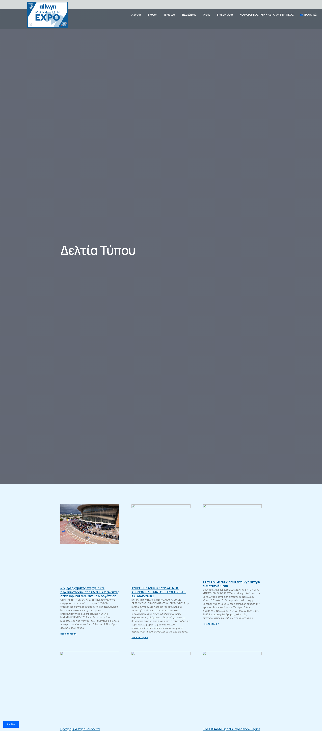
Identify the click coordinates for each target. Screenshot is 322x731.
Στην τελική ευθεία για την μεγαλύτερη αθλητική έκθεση (231, 584)
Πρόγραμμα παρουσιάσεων (80, 729)
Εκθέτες (169, 14)
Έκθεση (152, 14)
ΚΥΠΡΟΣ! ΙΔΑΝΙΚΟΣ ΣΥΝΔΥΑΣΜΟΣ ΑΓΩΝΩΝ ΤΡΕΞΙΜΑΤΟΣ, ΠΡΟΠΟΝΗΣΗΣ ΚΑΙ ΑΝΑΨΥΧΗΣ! (158, 592)
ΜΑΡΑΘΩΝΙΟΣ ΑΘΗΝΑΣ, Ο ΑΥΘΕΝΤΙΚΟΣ (267, 14)
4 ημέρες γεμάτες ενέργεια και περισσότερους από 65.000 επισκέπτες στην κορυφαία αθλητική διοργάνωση (89, 592)
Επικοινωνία (225, 14)
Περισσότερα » (68, 634)
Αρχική (136, 14)
